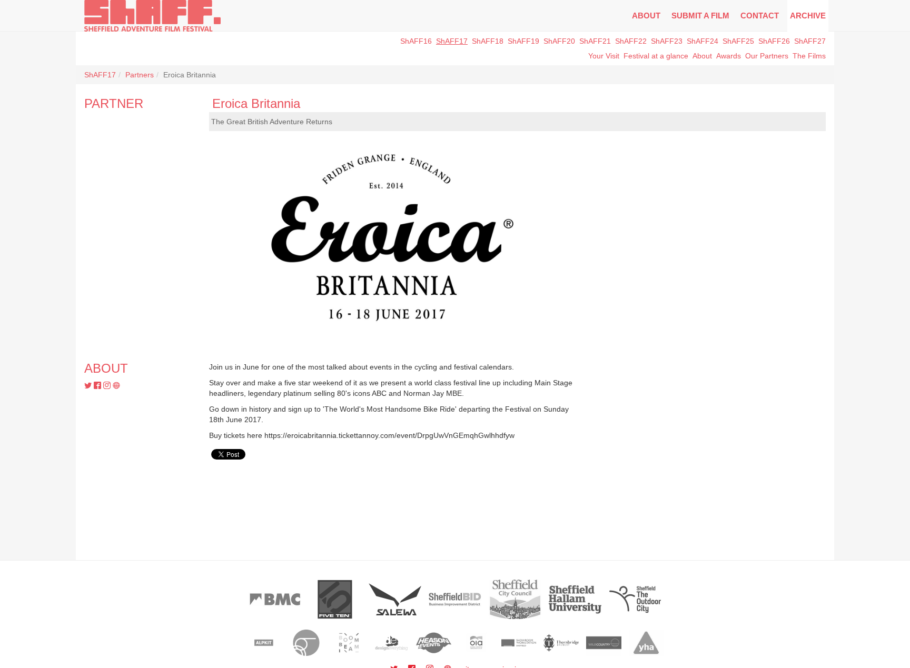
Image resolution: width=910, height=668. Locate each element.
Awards (728, 56)
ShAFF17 (452, 41)
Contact (759, 15)
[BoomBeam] (349, 643)
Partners (139, 75)
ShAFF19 (523, 41)
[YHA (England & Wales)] (646, 643)
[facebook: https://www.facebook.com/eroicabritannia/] (98, 386)
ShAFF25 (738, 41)
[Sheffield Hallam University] (575, 599)
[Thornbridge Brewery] (561, 643)
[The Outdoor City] (635, 599)
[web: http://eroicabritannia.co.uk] (116, 386)
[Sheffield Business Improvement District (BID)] (455, 599)
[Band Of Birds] (306, 643)
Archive (808, 15)
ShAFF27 (810, 41)
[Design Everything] (391, 643)
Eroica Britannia (256, 103)
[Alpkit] (264, 643)
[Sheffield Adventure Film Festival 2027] (152, 16)
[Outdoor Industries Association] (476, 643)
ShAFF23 (666, 41)
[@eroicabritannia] (89, 386)
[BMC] (275, 599)
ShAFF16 (416, 41)
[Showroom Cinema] (519, 643)
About (646, 15)
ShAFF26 (774, 41)
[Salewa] (395, 599)
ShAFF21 (595, 41)
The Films (809, 56)
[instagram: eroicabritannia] (108, 386)
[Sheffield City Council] (515, 599)
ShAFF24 (702, 41)
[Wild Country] (603, 643)
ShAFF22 (631, 41)
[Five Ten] (335, 599)
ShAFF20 (559, 41)
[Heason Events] (433, 643)
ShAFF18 (487, 41)
